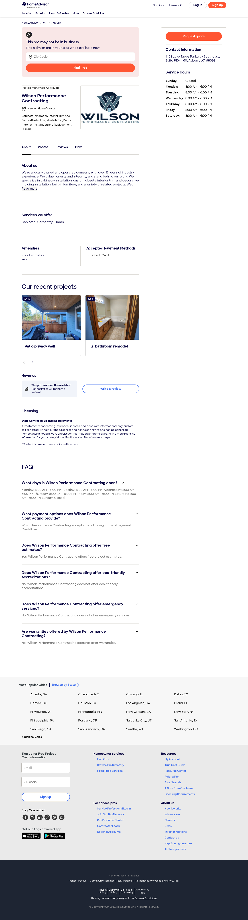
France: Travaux (77, 880)
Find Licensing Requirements (83, 437)
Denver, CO (38, 703)
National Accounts (109, 831)
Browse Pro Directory (110, 765)
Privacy (103, 891)
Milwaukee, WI (40, 712)
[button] (51, 325)
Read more (29, 189)
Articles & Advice (93, 13)
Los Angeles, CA (138, 703)
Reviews (62, 147)
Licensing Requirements (180, 794)
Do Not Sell (127, 891)
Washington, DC (186, 729)
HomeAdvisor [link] (30, 22)
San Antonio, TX (185, 720)
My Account (172, 759)
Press (168, 826)
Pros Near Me (173, 782)
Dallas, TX (181, 694)
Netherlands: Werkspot (148, 880)
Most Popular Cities (33, 685)
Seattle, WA (134, 729)
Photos (43, 147)
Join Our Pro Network (110, 814)
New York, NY (184, 712)
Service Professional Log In (114, 808)
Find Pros (80, 68)
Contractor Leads (108, 826)
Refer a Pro (172, 776)
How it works (173, 808)
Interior (27, 13)
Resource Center (175, 770)
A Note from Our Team (179, 788)
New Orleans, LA (138, 712)
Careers (170, 820)
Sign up (45, 797)
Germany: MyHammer (102, 880)
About (26, 147)
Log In (197, 5)
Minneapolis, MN (90, 712)
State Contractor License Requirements (47, 420)
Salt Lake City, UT (139, 720)
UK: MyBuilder (171, 880)
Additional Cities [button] (32, 737)
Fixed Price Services (110, 770)
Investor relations (176, 831)
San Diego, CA (40, 729)
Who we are (172, 814)
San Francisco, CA (91, 729)
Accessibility (142, 891)
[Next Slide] (32, 362)
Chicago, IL (134, 694)
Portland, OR (87, 720)
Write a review (110, 389)
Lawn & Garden (59, 13)
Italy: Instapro (124, 880)
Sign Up (217, 5)
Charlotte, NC (88, 694)
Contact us (172, 837)
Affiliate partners (175, 849)
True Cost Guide (175, 765)
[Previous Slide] (24, 362)
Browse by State (64, 685)
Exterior (40, 13)
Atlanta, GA (38, 694)
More (76, 13)
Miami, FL (181, 703)
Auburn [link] (56, 22)
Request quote (194, 36)
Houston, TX (87, 703)
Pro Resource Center (110, 820)
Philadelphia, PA (42, 720)
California (114, 891)
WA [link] (45, 22)
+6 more (27, 129)
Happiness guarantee (178, 843)
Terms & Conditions (146, 898)
